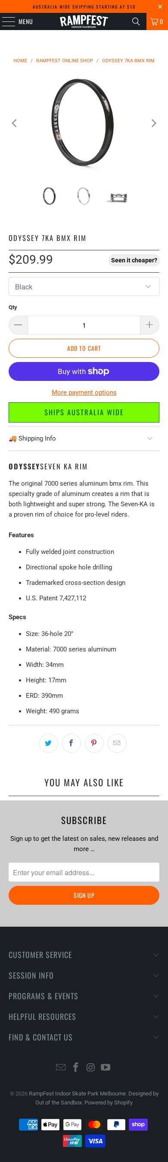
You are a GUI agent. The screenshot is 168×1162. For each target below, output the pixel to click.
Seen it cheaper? (134, 260)
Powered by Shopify (108, 1102)
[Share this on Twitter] (48, 743)
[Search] (136, 21)
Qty (13, 307)
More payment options (84, 392)
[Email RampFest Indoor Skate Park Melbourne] (61, 1068)
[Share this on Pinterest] (94, 743)
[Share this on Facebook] (71, 743)
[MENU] (4, 21)
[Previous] (15, 123)
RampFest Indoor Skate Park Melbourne (77, 1093)
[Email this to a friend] (117, 743)
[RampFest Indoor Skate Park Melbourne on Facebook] (76, 1068)
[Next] (153, 123)
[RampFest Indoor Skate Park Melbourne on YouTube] (106, 1068)
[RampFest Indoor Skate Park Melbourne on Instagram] (91, 1068)
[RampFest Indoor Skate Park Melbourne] (84, 21)
